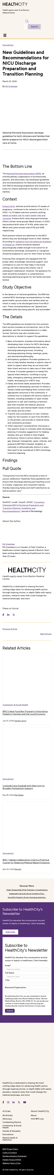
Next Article (45, 634)
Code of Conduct (10, 1153)
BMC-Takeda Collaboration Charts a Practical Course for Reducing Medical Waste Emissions (26, 861)
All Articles (8, 1115)
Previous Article (10, 629)
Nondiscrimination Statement (15, 1156)
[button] (10, 932)
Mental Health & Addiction (10, 1139)
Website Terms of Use (11, 1163)
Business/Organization (15, 987)
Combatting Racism (12, 1122)
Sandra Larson (20, 721)
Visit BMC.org (37, 1119)
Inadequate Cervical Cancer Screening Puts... (27, 894)
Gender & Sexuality (11, 1131)
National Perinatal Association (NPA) (24, 173)
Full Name (9, 973)
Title (7, 980)
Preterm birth (9, 206)
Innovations (8, 45)
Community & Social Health (15, 705)
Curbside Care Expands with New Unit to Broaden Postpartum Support (24, 787)
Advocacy (7, 1119)
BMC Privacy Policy (10, 1149)
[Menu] (5, 35)
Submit (10, 1011)
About (34, 1115)
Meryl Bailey (19, 795)
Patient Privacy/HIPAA (12, 1160)
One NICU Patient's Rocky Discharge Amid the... (27, 897)
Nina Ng (18, 869)
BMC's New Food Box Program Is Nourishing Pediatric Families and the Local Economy (25, 713)
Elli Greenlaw (11, 86)
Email (8, 965)
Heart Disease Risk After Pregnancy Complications (27, 890)
